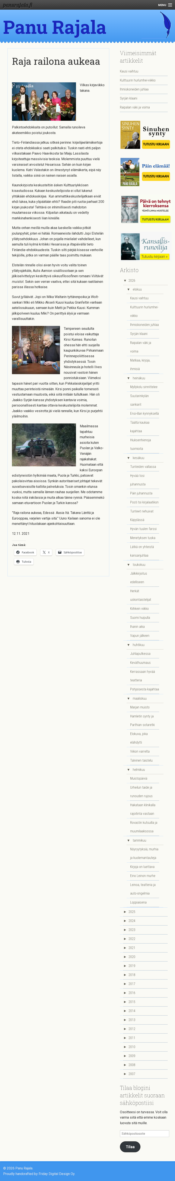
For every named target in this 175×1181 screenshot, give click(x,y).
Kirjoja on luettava (142, 867)
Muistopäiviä (138, 778)
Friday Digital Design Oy (56, 1174)
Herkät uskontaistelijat (140, 595)
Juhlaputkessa (140, 654)
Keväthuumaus (140, 663)
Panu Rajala (54, 27)
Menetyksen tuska (142, 538)
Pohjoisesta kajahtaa (144, 689)
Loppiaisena (138, 902)
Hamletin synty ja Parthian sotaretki (142, 720)
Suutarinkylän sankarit (139, 400)
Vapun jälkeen (139, 636)
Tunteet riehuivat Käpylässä (141, 515)
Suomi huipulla (140, 618)
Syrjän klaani (128, 98)
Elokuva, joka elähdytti (139, 738)
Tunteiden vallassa (143, 467)
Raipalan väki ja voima (135, 107)
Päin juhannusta (141, 493)
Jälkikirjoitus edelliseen (138, 577)
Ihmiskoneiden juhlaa (134, 89)
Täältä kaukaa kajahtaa (139, 426)
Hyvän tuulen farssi (143, 529)
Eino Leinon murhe (142, 876)
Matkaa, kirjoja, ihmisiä (140, 364)
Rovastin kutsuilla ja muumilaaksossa (143, 827)
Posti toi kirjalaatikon (144, 502)
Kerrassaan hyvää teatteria (142, 676)
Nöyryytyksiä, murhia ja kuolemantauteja (144, 853)
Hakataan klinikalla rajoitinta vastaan (142, 809)
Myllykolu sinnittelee (144, 387)
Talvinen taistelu (141, 760)
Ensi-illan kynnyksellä (144, 413)
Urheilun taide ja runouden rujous (141, 791)
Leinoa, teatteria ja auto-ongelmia (143, 889)
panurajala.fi (17, 4)
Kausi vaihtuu (129, 71)
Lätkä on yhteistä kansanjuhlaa (142, 551)
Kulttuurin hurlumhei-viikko (138, 80)
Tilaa (130, 1147)
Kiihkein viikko (139, 609)
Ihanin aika (137, 627)
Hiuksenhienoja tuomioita (140, 444)
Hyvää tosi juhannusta (138, 480)
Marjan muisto (140, 707)
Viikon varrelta (140, 751)
